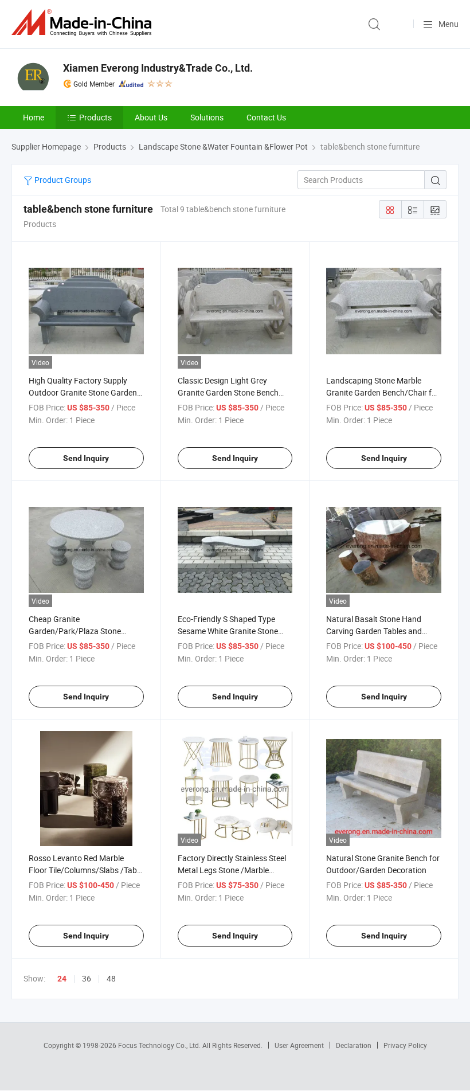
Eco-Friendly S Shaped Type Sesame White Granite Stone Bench (228, 630)
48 (111, 978)
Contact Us (266, 117)
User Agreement (299, 1045)
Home (33, 117)
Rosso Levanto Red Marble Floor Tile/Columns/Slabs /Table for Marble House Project (86, 870)
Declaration (353, 1045)
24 (61, 978)
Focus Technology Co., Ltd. (160, 1045)
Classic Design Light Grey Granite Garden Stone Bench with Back (228, 392)
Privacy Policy (405, 1045)
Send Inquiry (86, 458)
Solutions (207, 117)
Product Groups (62, 179)
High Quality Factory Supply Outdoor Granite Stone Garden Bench (83, 392)
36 (86, 978)
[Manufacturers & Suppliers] (83, 22)
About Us (151, 117)
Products (95, 117)
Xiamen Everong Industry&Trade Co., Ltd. (158, 68)
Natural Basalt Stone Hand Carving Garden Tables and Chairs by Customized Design (377, 630)
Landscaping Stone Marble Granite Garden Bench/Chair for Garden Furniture (382, 392)
